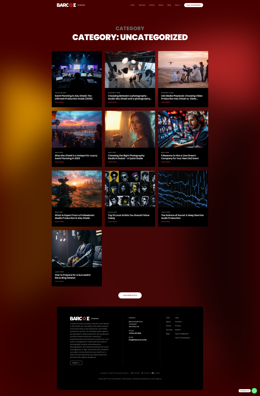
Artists (152, 5)
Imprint (178, 330)
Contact (178, 322)
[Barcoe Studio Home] (71, 5)
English (75, 363)
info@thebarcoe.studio (138, 340)
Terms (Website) (181, 334)
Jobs (177, 318)
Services (142, 5)
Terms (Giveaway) (182, 338)
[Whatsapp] (254, 390)
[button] (130, 295)
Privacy (178, 326)
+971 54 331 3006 (135, 333)
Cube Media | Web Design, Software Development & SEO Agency (136, 379)
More (177, 5)
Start (133, 5)
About (161, 5)
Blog (169, 5)
